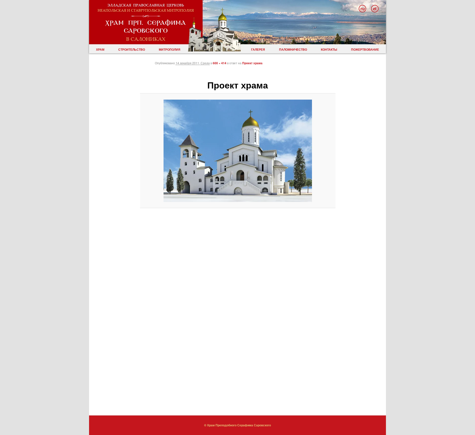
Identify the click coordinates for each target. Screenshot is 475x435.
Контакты (329, 49)
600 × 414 (219, 63)
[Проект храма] (238, 151)
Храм (100, 49)
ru (362, 9)
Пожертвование (365, 49)
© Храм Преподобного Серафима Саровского (237, 425)
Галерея (258, 49)
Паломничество (293, 49)
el (375, 9)
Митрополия (169, 49)
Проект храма (252, 63)
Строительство (131, 49)
